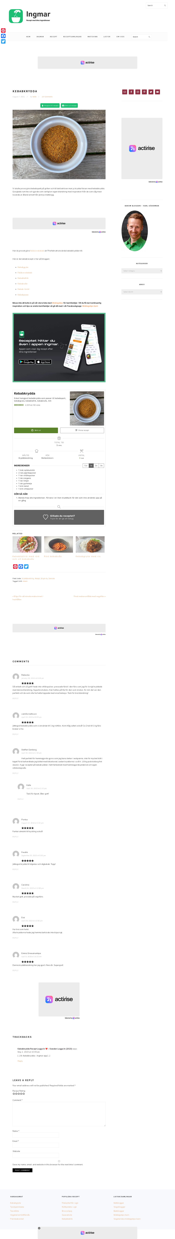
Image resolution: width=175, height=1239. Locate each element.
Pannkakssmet (17, 1219)
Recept (37, 578)
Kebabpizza (23, 295)
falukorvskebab (37, 251)
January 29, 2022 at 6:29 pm (32, 678)
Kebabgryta (23, 267)
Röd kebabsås (53, 556)
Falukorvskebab (25, 273)
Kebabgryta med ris (88, 556)
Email (16, 1141)
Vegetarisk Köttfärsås (20, 1215)
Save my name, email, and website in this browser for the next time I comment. (48, 1164)
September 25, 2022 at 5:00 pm (33, 855)
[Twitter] (3, 41)
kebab (25, 581)
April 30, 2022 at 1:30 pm (31, 753)
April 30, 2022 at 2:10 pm (37, 788)
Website (16, 1151)
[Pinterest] (3, 30)
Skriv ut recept (70, 105)
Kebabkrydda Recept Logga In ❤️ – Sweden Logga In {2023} (45, 1049)
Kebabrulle (22, 284)
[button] (15, 405)
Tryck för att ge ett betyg (62, 518)
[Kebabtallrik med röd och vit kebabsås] (27, 544)
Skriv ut (37, 430)
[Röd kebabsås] (58, 544)
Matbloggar (119, 1203)
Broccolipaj (67, 1211)
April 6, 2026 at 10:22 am (31, 957)
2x (96, 465)
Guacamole (67, 1215)
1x (91, 465)
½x (85, 465)
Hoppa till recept (51, 105)
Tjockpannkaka (17, 1207)
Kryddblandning (28, 578)
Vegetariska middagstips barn (127, 1219)
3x (101, 465)
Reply (16, 698)
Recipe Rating (19, 1091)
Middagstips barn (90, 306)
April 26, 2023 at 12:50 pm (32, 921)
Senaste (52, 578)
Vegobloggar (119, 1207)
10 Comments (47, 97)
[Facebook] (3, 36)
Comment (18, 1100)
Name (16, 1131)
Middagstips (57, 303)
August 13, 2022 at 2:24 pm (32, 823)
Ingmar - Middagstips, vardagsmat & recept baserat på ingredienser (29, 16)
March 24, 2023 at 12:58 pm (32, 888)
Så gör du (44, 578)
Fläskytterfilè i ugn (70, 1203)
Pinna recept (83, 430)
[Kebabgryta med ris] (90, 544)
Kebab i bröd (23, 289)
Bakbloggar (119, 1211)
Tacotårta (14, 1211)
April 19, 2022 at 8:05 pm (31, 717)
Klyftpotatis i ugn (69, 1207)
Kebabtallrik (23, 278)
